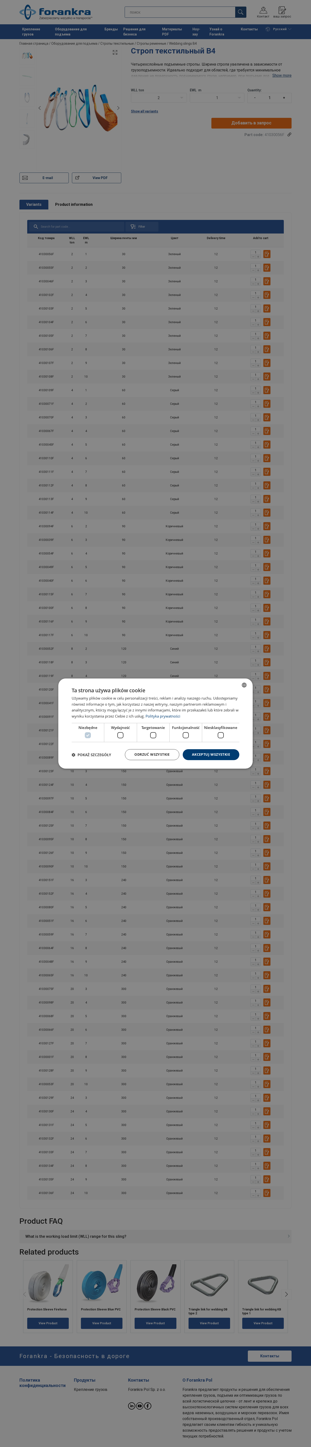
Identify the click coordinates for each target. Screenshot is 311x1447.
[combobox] (244, 685)
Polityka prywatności (163, 716)
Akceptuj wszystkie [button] (211, 754)
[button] (91, 754)
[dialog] (155, 723)
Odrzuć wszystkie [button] (152, 754)
